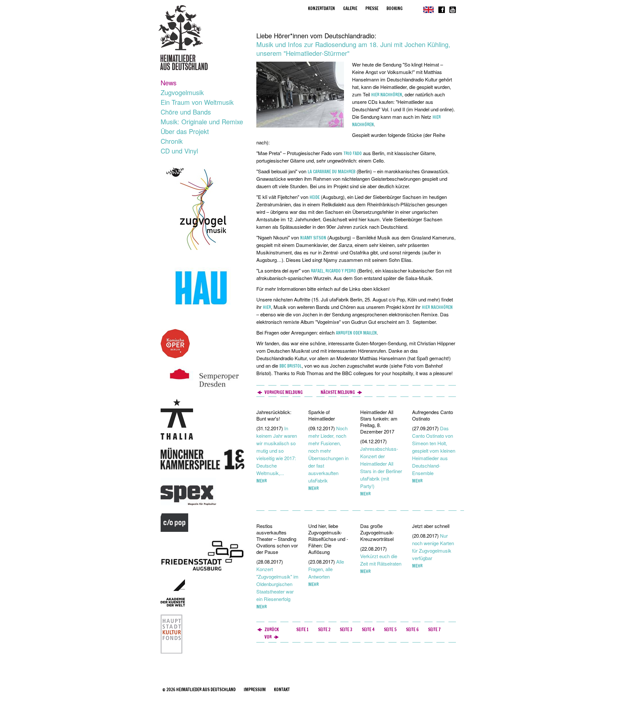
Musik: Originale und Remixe (202, 121)
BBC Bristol (290, 366)
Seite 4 (368, 629)
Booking (394, 8)
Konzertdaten (321, 8)
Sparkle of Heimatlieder (321, 415)
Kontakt (282, 689)
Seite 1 (302, 629)
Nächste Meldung (338, 392)
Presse (371, 8)
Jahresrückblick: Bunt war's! (273, 415)
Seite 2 (324, 629)
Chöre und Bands (186, 111)
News (169, 82)
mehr (261, 481)
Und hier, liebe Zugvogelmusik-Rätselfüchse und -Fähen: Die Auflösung (328, 538)
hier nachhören (386, 95)
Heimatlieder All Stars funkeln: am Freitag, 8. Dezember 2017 (378, 422)
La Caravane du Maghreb (331, 172)
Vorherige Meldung (283, 392)
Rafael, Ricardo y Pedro (333, 271)
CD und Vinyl (179, 150)
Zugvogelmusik (182, 92)
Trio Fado (353, 153)
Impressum (255, 689)
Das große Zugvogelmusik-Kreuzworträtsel (377, 532)
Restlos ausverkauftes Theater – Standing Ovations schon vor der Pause (277, 538)
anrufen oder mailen (356, 333)
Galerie (350, 8)
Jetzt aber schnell (430, 525)
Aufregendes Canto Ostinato (432, 415)
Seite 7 (434, 629)
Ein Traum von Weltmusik (197, 102)
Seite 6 (412, 629)
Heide (315, 197)
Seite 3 (346, 629)
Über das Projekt (185, 131)
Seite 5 (390, 629)
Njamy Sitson (313, 238)
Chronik (172, 141)
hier (267, 307)
